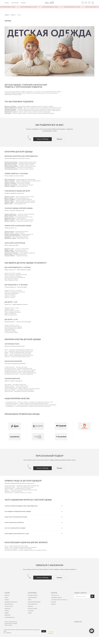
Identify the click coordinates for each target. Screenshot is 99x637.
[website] (82, 3)
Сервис (29, 599)
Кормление (7, 608)
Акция (6, 597)
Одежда (7, 613)
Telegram (53, 604)
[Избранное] (89, 3)
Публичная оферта (8, 625)
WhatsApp (53, 601)
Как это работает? (7, 632)
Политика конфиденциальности (11, 621)
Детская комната (9, 604)
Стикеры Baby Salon (9, 617)
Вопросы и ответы (32, 608)
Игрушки (7, 610)
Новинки (7, 595)
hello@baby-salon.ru (56, 597)
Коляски (7, 599)
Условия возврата (32, 597)
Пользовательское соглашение (11, 623)
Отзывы (30, 613)
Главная (7, 14)
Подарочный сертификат (34, 601)
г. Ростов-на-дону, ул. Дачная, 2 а (59, 599)
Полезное (30, 606)
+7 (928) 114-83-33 (55, 595)
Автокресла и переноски (11, 601)
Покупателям (14, 2)
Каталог (7, 2)
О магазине (31, 610)
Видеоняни (7, 615)
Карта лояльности (32, 604)
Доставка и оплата (33, 595)
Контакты (23, 2)
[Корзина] (93, 3)
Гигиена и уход (8, 606)
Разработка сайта (78, 621)
